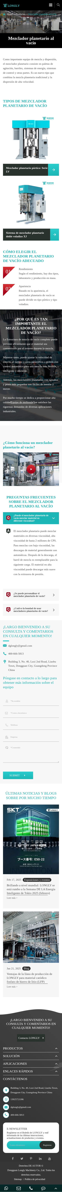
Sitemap (18, 1179)
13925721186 (17, 1099)
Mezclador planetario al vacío (42, 14)
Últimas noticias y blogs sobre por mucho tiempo (31, 795)
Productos (20, 14)
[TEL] (31, 1188)
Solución (11, 1056)
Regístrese (47, 1145)
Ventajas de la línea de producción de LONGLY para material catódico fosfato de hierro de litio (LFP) (29, 977)
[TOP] (56, 1188)
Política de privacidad (35, 1179)
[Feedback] (43, 1188)
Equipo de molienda (22, 402)
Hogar (10, 14)
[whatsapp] (6, 1188)
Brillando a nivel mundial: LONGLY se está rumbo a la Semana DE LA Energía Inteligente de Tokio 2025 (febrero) (31, 889)
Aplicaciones (15, 1063)
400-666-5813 (13, 653)
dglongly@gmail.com (17, 646)
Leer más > (12, 898)
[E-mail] (18, 1188)
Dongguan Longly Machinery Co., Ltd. (26, 1170)
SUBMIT (14, 775)
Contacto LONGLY (29, 1037)
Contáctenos (15, 1079)
